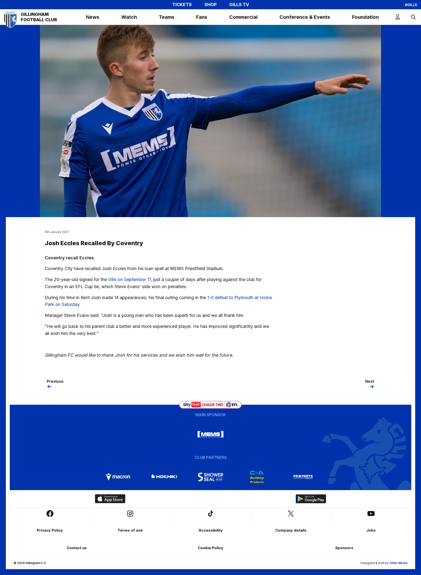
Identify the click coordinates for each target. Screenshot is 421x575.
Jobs (371, 530)
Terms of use (130, 530)
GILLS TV (239, 4)
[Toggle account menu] (397, 17)
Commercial (243, 17)
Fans (201, 17)
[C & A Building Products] (256, 477)
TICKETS (182, 4)
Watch (129, 17)
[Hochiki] (164, 477)
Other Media (398, 563)
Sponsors (344, 547)
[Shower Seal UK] (210, 477)
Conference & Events (304, 17)
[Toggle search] (413, 17)
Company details (290, 530)
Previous (55, 381)
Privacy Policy (50, 530)
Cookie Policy (210, 547)
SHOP (210, 4)
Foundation (365, 17)
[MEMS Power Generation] (210, 434)
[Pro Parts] (303, 477)
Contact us (77, 547)
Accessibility (211, 530)
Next (369, 381)
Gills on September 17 (129, 279)
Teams (166, 17)
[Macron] (118, 477)
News (92, 17)
